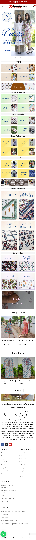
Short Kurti (4, 453)
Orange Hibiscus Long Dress (26, 341)
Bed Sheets (22, 459)
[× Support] (3, 534)
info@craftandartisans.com (9, 521)
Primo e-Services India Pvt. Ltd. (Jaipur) (13, 511)
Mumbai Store (5, 514)
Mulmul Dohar (23, 453)
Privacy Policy (5, 495)
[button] (3, 33)
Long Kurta (4, 459)
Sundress (4, 456)
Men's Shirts (4, 471)
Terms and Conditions (7, 498)
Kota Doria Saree (6, 465)
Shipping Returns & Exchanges (7, 486)
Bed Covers (22, 462)
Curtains (21, 456)
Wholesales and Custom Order (8, 491)
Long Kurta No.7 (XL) (9, 381)
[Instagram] (6, 444)
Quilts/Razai (23, 471)
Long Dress (4, 468)
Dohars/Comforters (25, 468)
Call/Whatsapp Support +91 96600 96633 (14, 524)
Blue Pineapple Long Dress (8, 341)
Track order (4, 501)
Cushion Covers (24, 465)
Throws (21, 474)
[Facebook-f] (2, 444)
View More (18, 390)
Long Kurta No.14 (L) (26, 381)
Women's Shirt (5, 474)
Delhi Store (4, 518)
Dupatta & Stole (6, 462)
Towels (21, 477)
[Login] (30, 537)
